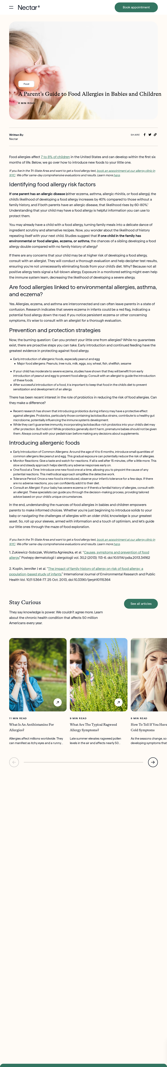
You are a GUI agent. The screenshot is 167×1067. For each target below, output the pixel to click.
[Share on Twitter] (150, 134)
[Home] (29, 7)
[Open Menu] (11, 7)
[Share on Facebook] (144, 134)
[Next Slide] (153, 762)
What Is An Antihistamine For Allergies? (31, 727)
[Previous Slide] (14, 762)
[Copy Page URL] (155, 134)
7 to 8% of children (55, 157)
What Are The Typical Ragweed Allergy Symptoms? (93, 727)
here (116, 175)
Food (26, 84)
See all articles (141, 603)
